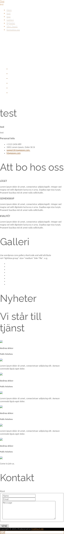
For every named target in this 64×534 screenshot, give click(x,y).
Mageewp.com (14, 153)
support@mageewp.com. (18, 150)
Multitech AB (37, 529)
